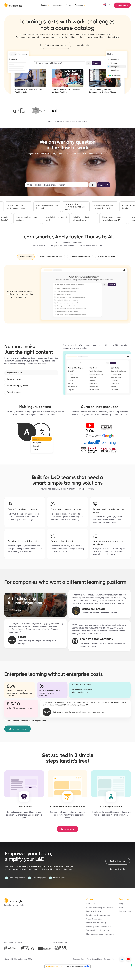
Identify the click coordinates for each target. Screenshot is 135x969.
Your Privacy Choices (74, 966)
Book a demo (122, 5)
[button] (45, 5)
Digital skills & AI (93, 911)
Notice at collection (54, 966)
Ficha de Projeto (60, 942)
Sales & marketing (94, 919)
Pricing (68, 5)
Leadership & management (98, 915)
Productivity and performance (99, 907)
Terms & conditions (94, 959)
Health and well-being (96, 923)
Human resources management (100, 934)
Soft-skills (90, 904)
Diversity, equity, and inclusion (99, 926)
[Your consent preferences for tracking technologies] (131, 965)
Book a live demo (117, 861)
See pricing (17, 610)
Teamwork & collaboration (97, 930)
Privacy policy (109, 959)
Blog (121, 904)
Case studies (125, 911)
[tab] (26, 257)
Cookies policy (78, 959)
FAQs (121, 907)
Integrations (57, 5)
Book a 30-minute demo (55, 45)
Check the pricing (17, 729)
